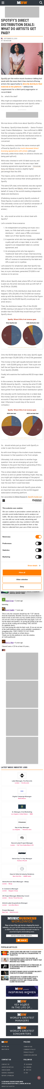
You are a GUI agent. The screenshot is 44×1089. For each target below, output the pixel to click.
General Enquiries (8, 1073)
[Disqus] (22, 624)
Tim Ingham (7, 41)
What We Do (5, 1049)
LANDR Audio (27, 876)
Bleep (10, 884)
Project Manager (8, 910)
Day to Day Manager (22, 827)
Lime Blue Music (14, 905)
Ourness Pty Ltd (22, 860)
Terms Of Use (28, 1046)
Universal (36, 166)
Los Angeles (15, 814)
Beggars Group (13, 891)
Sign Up (23, 940)
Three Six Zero (26, 829)
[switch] (38, 543)
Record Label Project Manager (22, 843)
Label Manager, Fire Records (22, 781)
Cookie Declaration (30, 1055)
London (17, 783)
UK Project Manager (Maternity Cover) (15, 896)
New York (5, 912)
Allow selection (22, 579)
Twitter (28, 1070)
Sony (3, 169)
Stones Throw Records (16, 898)
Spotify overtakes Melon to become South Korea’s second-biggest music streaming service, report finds (25, 591)
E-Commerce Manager (10, 889)
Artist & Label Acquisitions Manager (15, 903)
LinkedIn (28, 1067)
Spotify (4, 78)
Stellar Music (22, 798)
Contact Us (5, 1064)
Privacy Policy (29, 1052)
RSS (26, 1073)
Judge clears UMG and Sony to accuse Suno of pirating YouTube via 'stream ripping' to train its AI (25, 953)
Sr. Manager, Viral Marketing (22, 812)
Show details (32, 565)
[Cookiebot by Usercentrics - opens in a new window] (32, 500)
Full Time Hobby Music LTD (25, 845)
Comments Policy (29, 1049)
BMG (31, 814)
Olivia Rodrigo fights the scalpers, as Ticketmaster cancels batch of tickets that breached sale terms (26, 960)
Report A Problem (8, 1075)
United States (23, 814)
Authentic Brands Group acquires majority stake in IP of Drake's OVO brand (26, 972)
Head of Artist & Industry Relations (22, 874)
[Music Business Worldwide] (22, 2)
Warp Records (14, 912)
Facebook (28, 1064)
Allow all (22, 572)
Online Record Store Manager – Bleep (15, 881)
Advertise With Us (7, 1067)
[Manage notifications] (39, 1077)
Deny (22, 587)
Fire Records (25, 783)
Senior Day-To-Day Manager (22, 858)
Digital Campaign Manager (22, 796)
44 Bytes (11, 1086)
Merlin (20, 188)
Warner (12, 169)
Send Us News (6, 1070)
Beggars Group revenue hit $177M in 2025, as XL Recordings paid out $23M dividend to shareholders (25, 966)
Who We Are (5, 1046)
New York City (17, 876)
